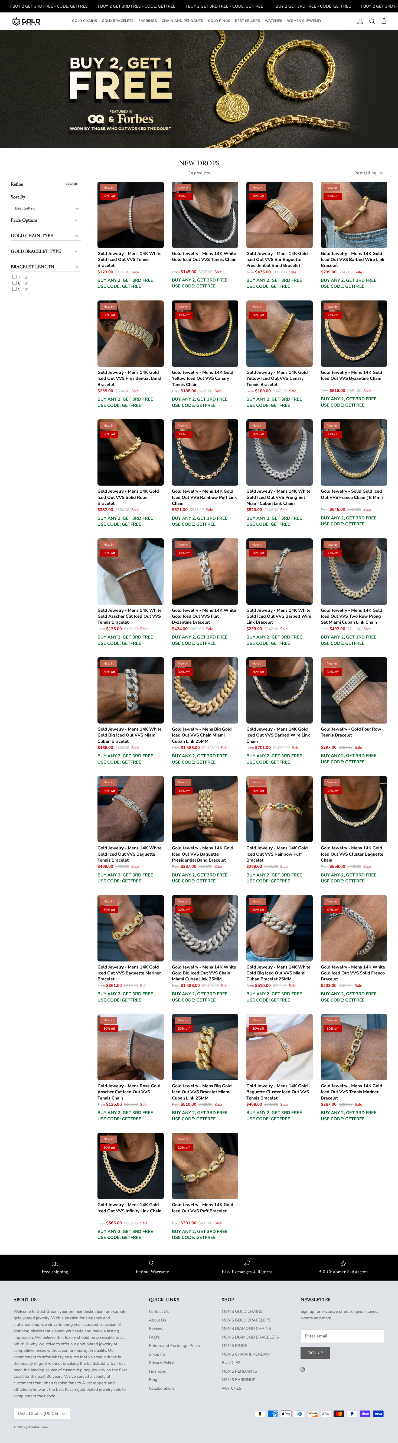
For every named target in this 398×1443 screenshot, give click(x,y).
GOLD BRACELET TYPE (36, 251)
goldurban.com (36, 1427)
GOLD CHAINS (84, 20)
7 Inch (22, 277)
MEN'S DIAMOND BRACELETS (250, 1337)
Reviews (156, 1328)
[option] (199, 89)
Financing (158, 1371)
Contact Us (159, 1311)
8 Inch (22, 283)
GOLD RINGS (219, 20)
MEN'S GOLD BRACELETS (246, 1320)
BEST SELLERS (247, 20)
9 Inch (22, 289)
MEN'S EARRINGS (238, 1379)
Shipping (157, 1354)
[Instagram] (303, 1369)
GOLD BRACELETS (117, 20)
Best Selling (25, 208)
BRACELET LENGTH (32, 267)
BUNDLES (231, 1362)
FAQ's (154, 1337)
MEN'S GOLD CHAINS (242, 1311)
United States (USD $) (38, 1413)
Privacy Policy (161, 1362)
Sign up (315, 1352)
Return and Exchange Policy (174, 1345)
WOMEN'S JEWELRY (304, 20)
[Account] (359, 21)
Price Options (24, 220)
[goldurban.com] (26, 21)
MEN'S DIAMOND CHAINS (246, 1328)
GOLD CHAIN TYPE (32, 236)
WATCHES (273, 20)
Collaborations (162, 1388)
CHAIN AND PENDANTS (182, 20)
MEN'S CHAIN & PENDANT (247, 1354)
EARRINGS (147, 20)
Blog (153, 1379)
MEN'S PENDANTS (239, 1371)
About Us (157, 1320)
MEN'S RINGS (234, 1345)
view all (71, 184)
